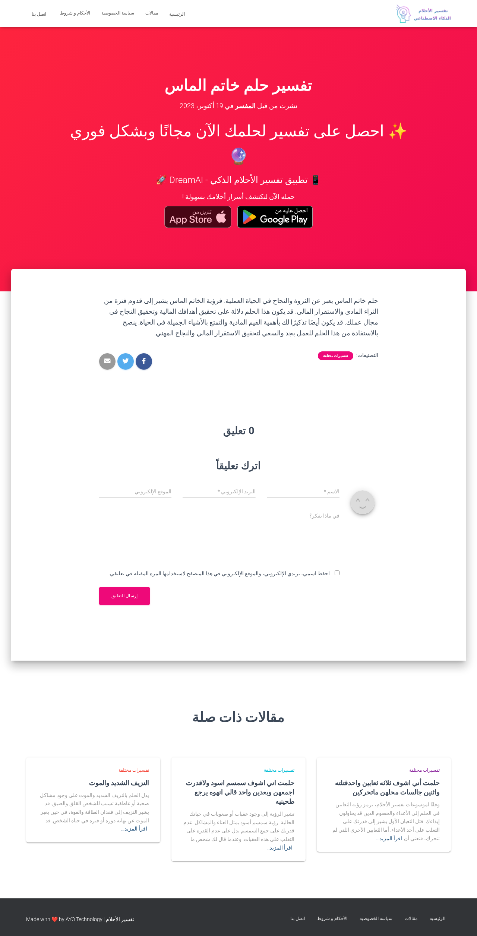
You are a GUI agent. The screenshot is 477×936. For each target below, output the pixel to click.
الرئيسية (177, 14)
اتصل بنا (39, 14)
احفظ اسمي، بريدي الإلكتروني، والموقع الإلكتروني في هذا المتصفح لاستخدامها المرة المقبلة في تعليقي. (219, 573)
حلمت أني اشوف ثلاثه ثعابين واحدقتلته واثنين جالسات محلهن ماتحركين (387, 787)
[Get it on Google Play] (275, 217)
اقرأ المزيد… (389, 838)
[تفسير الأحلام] (424, 13)
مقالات (151, 13)
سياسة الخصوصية (117, 13)
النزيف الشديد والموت (119, 782)
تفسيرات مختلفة (335, 356)
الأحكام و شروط (75, 13)
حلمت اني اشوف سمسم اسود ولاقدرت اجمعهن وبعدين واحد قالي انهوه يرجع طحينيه (240, 792)
